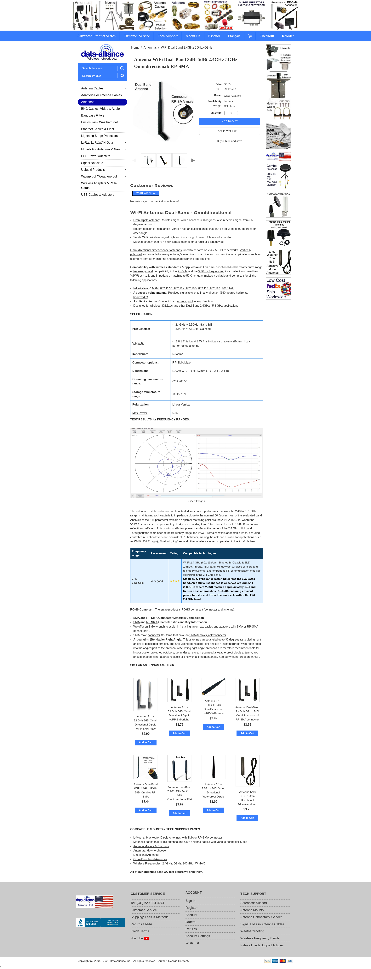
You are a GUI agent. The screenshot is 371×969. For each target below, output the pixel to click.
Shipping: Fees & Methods (149, 917)
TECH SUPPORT (253, 894)
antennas (150, 871)
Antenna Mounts (252, 910)
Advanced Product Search (96, 36)
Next (193, 159)
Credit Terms (140, 931)
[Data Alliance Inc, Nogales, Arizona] (100, 922)
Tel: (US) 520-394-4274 (147, 903)
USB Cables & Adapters (97, 194)
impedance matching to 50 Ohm (176, 275)
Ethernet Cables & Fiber (97, 129)
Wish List (192, 943)
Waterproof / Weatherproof (99, 176)
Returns (191, 929)
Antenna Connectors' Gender (261, 917)
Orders (191, 922)
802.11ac (167, 305)
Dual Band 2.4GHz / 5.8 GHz (204, 305)
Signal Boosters (92, 163)
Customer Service (137, 36)
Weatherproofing (252, 931)
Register (192, 908)
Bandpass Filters (92, 115)
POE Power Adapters (95, 156)
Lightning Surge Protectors (99, 135)
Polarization (140, 404)
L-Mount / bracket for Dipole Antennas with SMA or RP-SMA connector (177, 837)
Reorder (288, 36)
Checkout (267, 36)
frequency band (143, 271)
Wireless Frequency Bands (259, 938)
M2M (155, 288)
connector (187, 241)
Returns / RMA (141, 924)
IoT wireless (141, 288)
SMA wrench (157, 626)
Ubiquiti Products (93, 169)
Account (191, 915)
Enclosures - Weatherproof (99, 122)
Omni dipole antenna (146, 220)
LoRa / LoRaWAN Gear (97, 142)
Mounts (138, 241)
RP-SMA (178, 362)
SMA (136, 617)
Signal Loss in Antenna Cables (262, 924)
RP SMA (151, 617)
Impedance (139, 354)
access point (185, 301)
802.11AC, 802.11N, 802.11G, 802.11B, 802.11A (190, 288)
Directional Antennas (146, 854)
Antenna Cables (92, 88)
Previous (134, 159)
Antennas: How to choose (149, 850)
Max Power (139, 413)
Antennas (87, 102)
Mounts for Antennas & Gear (101, 149)
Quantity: (216, 112)
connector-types (237, 841)
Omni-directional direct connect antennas (156, 250)
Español (214, 36)
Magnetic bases (143, 841)
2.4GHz (182, 271)
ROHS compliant (192, 609)
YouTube (137, 938)
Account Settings (198, 936)
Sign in (190, 901)
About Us (193, 36)
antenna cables (200, 841)
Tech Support (168, 36)
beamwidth (140, 297)
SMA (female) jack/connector (207, 635)
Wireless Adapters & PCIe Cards (99, 186)
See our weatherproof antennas (238, 656)
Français (234, 36)
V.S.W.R (137, 343)
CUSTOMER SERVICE (148, 894)
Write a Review (145, 193)
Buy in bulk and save (229, 140)
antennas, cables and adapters (210, 626)
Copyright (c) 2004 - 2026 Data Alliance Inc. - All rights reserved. (117, 960)
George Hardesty (178, 960)
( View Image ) (196, 501)
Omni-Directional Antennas (150, 859)
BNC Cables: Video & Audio (100, 108)
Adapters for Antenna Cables (101, 95)
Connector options (145, 362)
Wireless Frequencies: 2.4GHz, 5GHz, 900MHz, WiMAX (169, 863)
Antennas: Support (253, 903)
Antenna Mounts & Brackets (151, 846)
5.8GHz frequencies (211, 271)
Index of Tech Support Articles (262, 945)
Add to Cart (145, 742)
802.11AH (228, 288)
